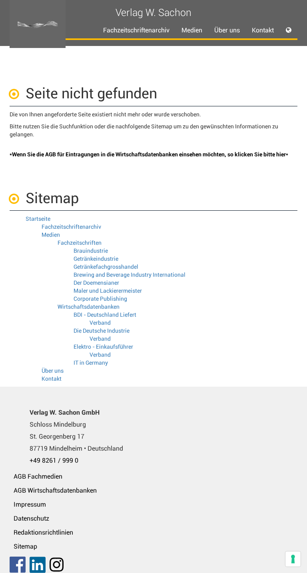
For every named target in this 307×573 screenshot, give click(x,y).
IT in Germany (91, 362)
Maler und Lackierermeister (108, 290)
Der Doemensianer (96, 283)
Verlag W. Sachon (153, 12)
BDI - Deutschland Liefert (105, 314)
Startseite (38, 219)
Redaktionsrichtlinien (43, 532)
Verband (100, 322)
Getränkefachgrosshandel (106, 267)
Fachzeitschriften (80, 243)
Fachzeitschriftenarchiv (136, 30)
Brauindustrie (91, 251)
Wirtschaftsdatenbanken (89, 306)
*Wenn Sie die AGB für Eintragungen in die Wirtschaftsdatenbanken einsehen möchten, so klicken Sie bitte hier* (149, 154)
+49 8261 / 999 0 (54, 460)
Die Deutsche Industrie (102, 330)
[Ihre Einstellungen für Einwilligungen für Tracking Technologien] (293, 559)
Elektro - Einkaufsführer (103, 346)
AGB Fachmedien (38, 476)
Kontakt (263, 30)
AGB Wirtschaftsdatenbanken (55, 490)
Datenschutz (31, 518)
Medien (51, 235)
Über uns (227, 30)
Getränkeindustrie (96, 259)
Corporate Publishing (100, 298)
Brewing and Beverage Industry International (129, 275)
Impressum (30, 504)
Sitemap (25, 546)
